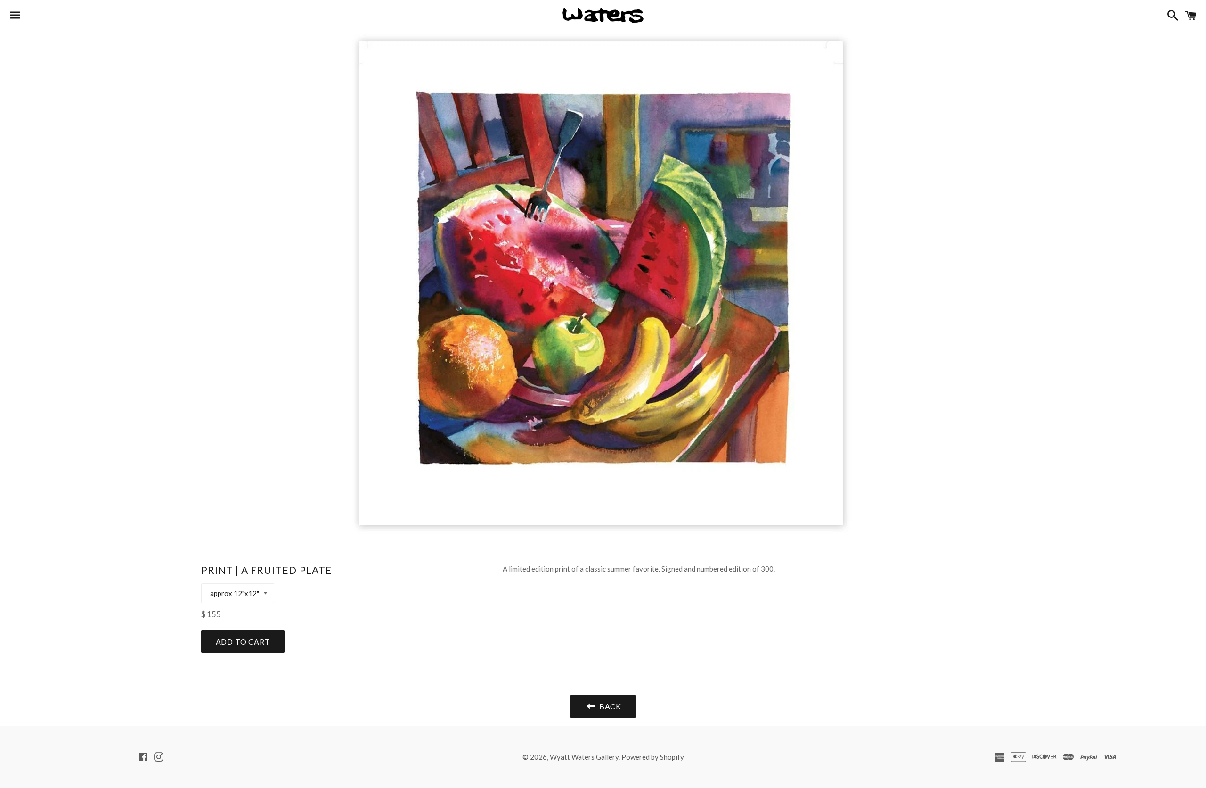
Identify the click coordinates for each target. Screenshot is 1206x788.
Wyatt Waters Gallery (584, 757)
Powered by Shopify (652, 757)
